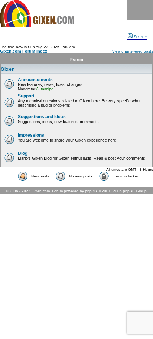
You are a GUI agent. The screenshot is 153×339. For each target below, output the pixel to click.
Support (26, 96)
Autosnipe (44, 89)
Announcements (35, 79)
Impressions (31, 135)
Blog (22, 153)
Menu (140, 10)
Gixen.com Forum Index (23, 51)
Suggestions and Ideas (42, 116)
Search (140, 36)
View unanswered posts (132, 51)
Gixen (8, 69)
